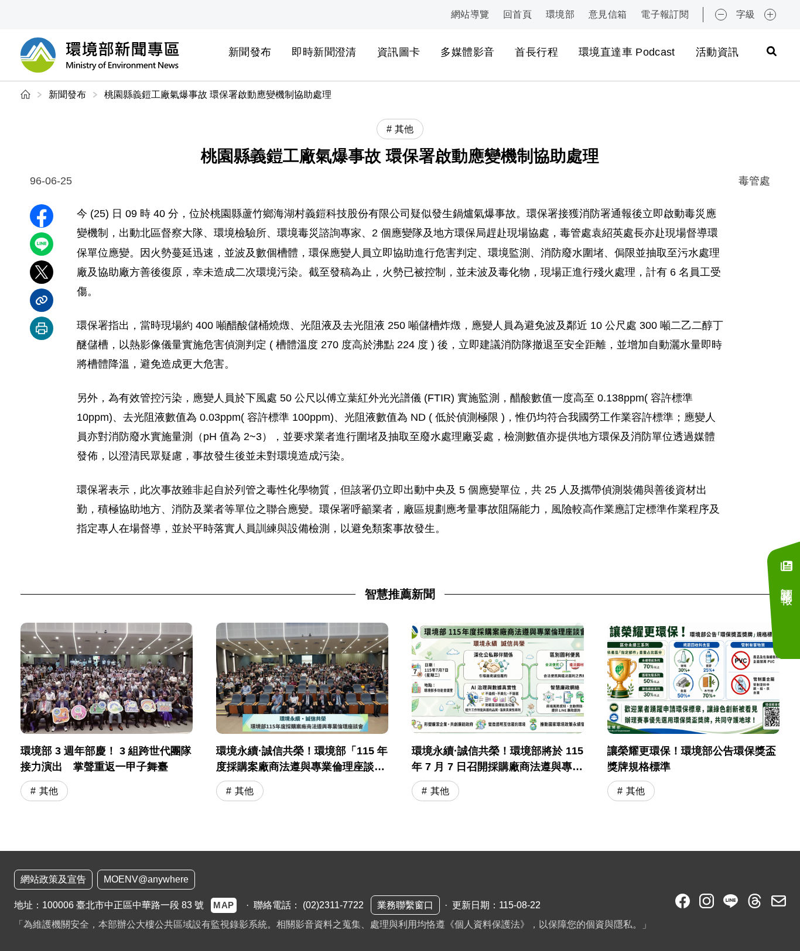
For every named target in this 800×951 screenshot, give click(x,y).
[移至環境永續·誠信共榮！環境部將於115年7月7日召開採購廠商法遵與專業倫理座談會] (498, 713)
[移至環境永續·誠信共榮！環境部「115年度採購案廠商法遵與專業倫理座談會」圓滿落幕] (302, 713)
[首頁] (26, 94)
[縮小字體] (721, 15)
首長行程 (536, 52)
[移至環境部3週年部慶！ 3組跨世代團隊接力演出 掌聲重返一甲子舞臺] (106, 713)
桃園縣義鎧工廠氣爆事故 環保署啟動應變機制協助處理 (217, 94)
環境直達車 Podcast (627, 52)
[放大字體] (770, 15)
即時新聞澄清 (324, 52)
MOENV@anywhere (146, 879)
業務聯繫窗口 (405, 905)
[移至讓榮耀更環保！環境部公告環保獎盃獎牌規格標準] (693, 713)
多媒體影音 (467, 52)
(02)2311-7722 (333, 905)
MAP (223, 905)
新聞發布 (249, 52)
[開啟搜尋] (771, 51)
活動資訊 (717, 52)
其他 (48, 791)
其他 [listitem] (404, 129)
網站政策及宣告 (53, 879)
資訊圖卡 (398, 52)
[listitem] (682, 901)
